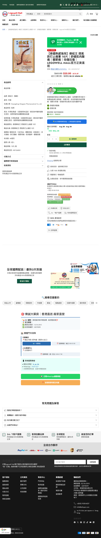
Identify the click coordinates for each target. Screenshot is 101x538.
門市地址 (41, 481)
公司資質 (23, 488)
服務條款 (5, 481)
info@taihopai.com (83, 507)
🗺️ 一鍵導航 (37, 343)
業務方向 (23, 485)
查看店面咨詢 (53, 156)
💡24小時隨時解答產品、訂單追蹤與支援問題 (67, 122)
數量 (48, 135)
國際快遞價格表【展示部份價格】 (42, 490)
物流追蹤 (5, 495)
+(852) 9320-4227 (83, 503)
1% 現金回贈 (67, 42)
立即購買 (67, 145)
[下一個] (96, 303)
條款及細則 (6, 499)
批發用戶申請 (60, 481)
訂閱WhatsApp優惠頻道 (55, 202)
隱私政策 (5, 488)
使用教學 (59, 494)
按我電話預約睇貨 (66, 197)
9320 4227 (35, 366)
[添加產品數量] (56, 139)
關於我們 (23, 481)
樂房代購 (59, 490)
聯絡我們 (61, 175)
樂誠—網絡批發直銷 (17, 533)
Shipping (50, 160)
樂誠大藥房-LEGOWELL (59, 69)
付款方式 (5, 492)
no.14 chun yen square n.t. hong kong (87, 511)
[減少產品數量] (49, 139)
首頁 (3, 29)
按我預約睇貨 (66, 199)
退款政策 (5, 485)
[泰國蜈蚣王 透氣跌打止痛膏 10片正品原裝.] (23, 55)
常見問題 (23, 492)
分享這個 (54, 230)
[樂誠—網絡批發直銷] (12, 14)
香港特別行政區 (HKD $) (13, 529)
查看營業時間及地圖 (64, 194)
